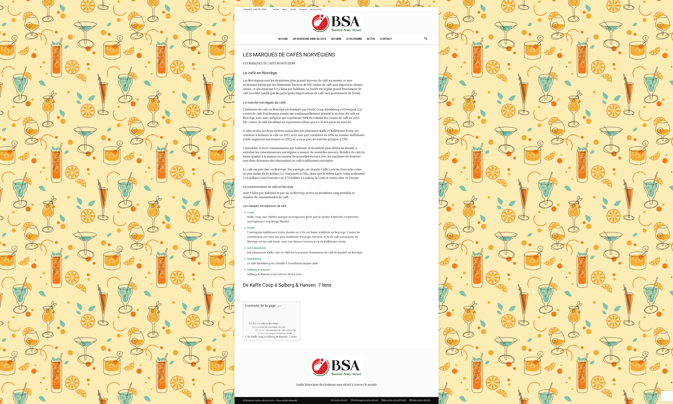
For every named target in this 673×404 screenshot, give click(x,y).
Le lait (293, 9)
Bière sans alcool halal (393, 400)
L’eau (284, 9)
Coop (250, 212)
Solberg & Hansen (258, 269)
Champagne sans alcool (364, 400)
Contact (386, 39)
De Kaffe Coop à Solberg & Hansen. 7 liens (272, 336)
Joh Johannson (256, 248)
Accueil (283, 39)
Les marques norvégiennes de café (279, 333)
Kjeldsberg (254, 258)
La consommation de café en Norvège (279, 330)
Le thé (275, 9)
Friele (250, 227)
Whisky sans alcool (419, 400)
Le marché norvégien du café (271, 327)
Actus (371, 39)
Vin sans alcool (339, 400)
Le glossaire (354, 39)
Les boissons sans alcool (309, 39)
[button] (426, 39)
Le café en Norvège (267, 323)
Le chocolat (316, 9)
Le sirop (303, 9)
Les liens (336, 39)
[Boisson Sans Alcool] (336, 23)
